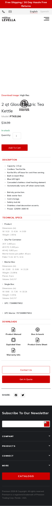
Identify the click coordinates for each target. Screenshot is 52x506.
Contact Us (26, 370)
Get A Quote (26, 379)
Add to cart (14, 147)
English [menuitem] (34, 11)
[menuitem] (34, 11)
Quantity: (6, 135)
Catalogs (26, 476)
